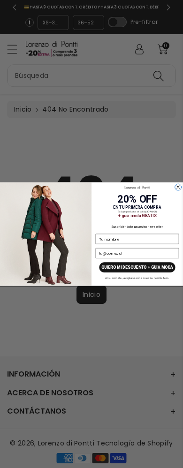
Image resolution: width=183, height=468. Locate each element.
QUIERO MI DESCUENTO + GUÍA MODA (137, 267)
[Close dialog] (178, 187)
